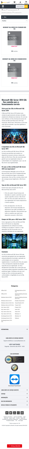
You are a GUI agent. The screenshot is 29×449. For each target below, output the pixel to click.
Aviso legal (20, 420)
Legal (24, 416)
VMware (17, 318)
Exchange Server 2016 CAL (20, 291)
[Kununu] (18, 412)
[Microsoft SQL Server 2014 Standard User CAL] (14, 38)
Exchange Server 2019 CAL (6, 321)
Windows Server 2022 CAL (7, 303)
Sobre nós (23, 418)
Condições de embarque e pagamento (10, 419)
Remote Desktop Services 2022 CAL (21, 294)
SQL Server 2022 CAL (6, 311)
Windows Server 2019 (6, 300)
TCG (16, 420)
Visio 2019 (17, 311)
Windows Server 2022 (6, 297)
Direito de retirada (23, 419)
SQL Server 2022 (5, 307)
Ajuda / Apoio (12, 418)
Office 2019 (4, 294)
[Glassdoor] (14, 412)
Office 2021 (4, 290)
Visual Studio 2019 (19, 303)
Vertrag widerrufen (15, 446)
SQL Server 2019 (5, 309)
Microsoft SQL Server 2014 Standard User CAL (14, 28)
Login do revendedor (18, 416)
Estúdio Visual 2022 (19, 300)
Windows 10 (18, 316)
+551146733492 (14, 344)
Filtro (4, 17)
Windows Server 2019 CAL (7, 305)
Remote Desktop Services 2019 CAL (21, 298)
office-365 (6, 418)
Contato (18, 418)
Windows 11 (18, 313)
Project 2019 (18, 307)
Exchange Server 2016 (6, 318)
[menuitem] (26, 2)
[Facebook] (7, 412)
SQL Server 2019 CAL (6, 313)
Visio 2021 (17, 309)
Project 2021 (18, 305)
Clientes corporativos (8, 416)
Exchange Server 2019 (6, 316)
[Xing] (10, 412)
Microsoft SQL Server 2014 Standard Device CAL (14, 59)
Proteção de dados (10, 420)
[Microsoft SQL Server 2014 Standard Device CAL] (14, 70)
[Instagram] (22, 412)
